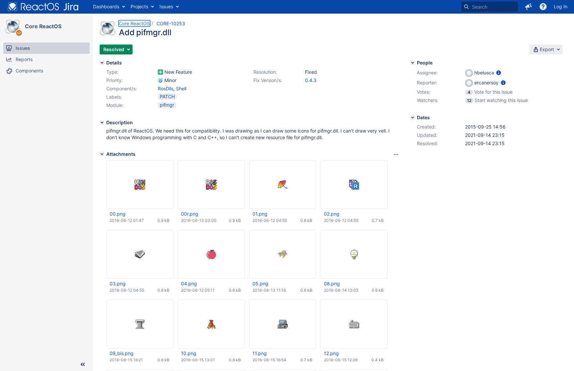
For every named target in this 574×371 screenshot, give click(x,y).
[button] (528, 6)
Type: (112, 72)
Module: (115, 105)
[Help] (543, 6)
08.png (332, 283)
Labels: (114, 97)
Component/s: (121, 88)
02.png (331, 214)
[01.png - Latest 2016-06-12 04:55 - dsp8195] (282, 184)
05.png (260, 283)
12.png (331, 353)
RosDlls (165, 88)
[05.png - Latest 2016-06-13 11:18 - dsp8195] (282, 254)
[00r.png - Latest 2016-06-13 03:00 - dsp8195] (211, 184)
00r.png (189, 214)
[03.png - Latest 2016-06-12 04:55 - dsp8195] (140, 254)
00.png (118, 214)
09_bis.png (122, 353)
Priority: (114, 80)
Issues (166, 6)
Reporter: (427, 82)
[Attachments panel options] (396, 154)
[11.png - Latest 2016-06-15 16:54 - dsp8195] (282, 324)
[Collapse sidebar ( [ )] (83, 364)
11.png (259, 353)
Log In (560, 6)
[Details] (102, 62)
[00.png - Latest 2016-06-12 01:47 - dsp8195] (140, 184)
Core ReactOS (43, 26)
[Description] (102, 122)
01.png (259, 214)
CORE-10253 (170, 23)
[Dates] (412, 117)
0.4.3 (311, 80)
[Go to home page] (43, 6)
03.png (118, 283)
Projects (139, 6)
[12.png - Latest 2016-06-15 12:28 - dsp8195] (354, 324)
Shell (181, 88)
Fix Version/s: (267, 80)
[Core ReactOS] (13, 27)
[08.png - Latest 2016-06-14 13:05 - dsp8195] (354, 254)
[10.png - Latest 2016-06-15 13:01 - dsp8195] (211, 324)
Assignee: (427, 72)
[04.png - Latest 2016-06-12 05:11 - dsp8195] (211, 254)
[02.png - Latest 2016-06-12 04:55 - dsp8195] (354, 184)
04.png (189, 283)
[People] (412, 62)
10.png (188, 353)
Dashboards (106, 6)
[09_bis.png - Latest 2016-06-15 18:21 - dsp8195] (140, 324)
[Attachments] (102, 154)
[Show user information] (498, 72)
